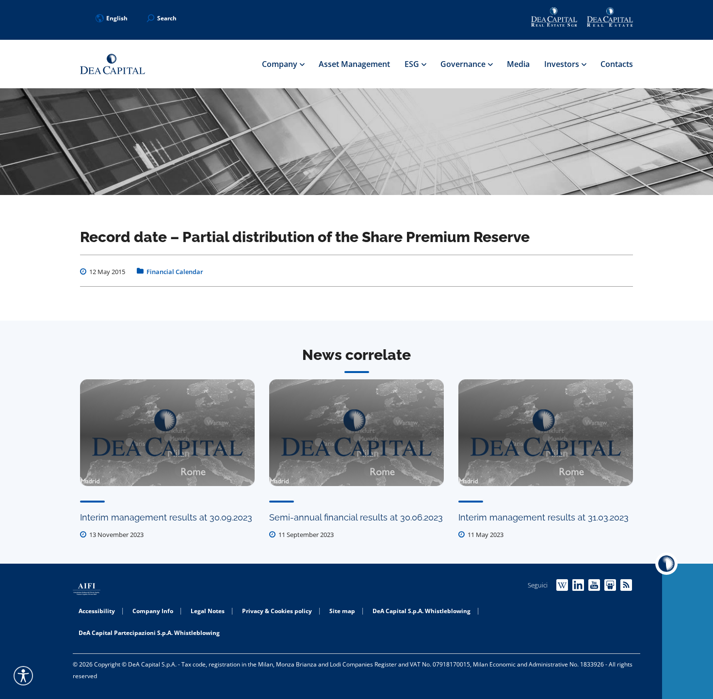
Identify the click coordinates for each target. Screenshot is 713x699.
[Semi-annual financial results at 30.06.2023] (356, 432)
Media (518, 64)
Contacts (616, 64)
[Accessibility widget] (23, 675)
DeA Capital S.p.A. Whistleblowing (421, 611)
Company (280, 64)
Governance (463, 64)
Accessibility (97, 611)
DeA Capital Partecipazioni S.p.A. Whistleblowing (149, 633)
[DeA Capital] (112, 64)
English (117, 18)
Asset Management (354, 64)
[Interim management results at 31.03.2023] (545, 432)
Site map (342, 611)
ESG (413, 64)
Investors (562, 64)
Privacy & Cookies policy (277, 611)
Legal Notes (208, 611)
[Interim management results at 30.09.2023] (167, 432)
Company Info (152, 611)
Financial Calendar (174, 271)
